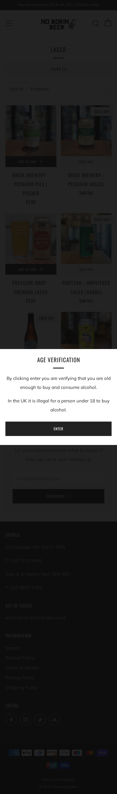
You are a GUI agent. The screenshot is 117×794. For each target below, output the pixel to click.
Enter (58, 428)
